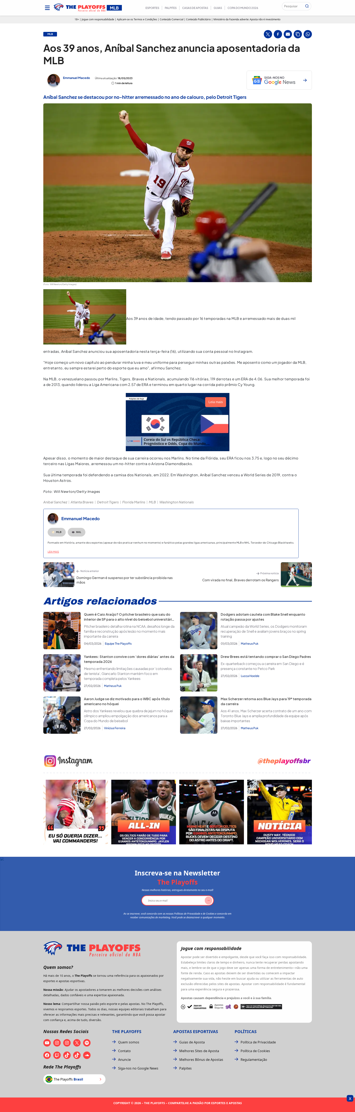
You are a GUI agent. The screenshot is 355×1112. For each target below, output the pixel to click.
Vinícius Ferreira (114, 728)
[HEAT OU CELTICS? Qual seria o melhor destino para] (211, 812)
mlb (50, 34)
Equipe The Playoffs (118, 643)
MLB (152, 502)
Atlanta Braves (82, 502)
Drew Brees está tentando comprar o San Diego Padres (266, 656)
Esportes (152, 8)
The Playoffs (126, 1031)
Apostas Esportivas (195, 1031)
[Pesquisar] (307, 6)
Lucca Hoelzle (250, 675)
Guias (218, 8)
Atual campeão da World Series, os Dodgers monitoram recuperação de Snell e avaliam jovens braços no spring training (264, 631)
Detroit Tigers (108, 502)
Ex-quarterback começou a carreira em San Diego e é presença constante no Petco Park (262, 666)
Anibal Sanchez (55, 502)
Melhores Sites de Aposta (199, 1051)
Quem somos (128, 1042)
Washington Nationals (176, 502)
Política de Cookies (255, 1051)
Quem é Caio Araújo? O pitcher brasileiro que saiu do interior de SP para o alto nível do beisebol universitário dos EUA (129, 619)
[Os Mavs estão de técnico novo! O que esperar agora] (279, 812)
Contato (124, 1051)
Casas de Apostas (195, 8)
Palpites (171, 8)
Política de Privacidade (258, 1042)
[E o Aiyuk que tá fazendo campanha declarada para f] (75, 812)
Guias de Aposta (192, 1042)
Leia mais (53, 551)
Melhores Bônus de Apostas (201, 1059)
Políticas (246, 1031)
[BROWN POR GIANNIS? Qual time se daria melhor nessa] (143, 812)
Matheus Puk (249, 643)
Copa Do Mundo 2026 (243, 8)
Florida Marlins (133, 502)
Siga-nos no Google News (138, 1068)
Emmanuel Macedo (76, 78)
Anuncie (124, 1059)
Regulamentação (254, 1059)
